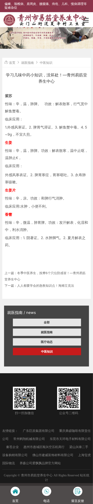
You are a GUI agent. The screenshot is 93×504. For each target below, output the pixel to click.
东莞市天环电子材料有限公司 (70, 439)
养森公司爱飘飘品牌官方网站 (40, 463)
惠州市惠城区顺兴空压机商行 (44, 447)
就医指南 (47, 332)
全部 (47, 322)
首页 (12, 62)
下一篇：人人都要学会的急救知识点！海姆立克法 (39, 285)
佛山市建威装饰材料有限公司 (52, 455)
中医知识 (47, 351)
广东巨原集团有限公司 (38, 431)
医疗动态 (47, 342)
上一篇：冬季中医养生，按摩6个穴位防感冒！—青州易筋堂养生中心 (45, 276)
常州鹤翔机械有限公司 (29, 439)
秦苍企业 (12, 447)
